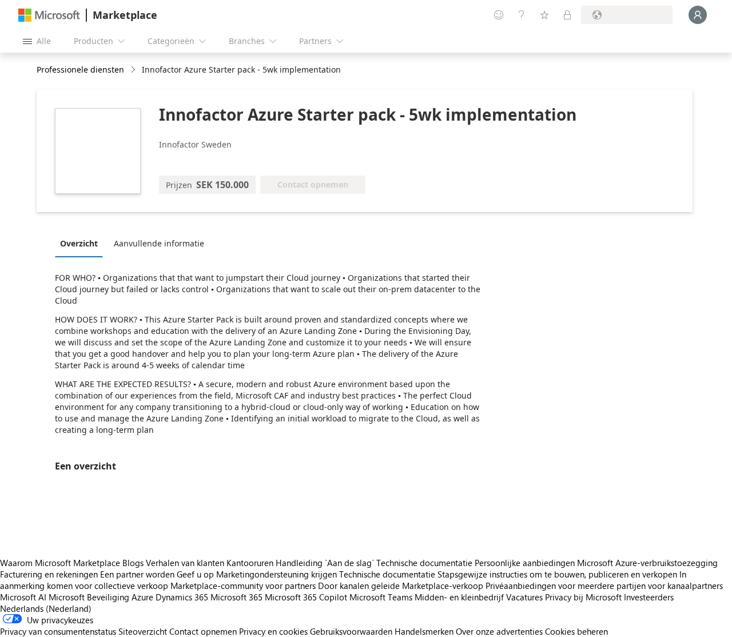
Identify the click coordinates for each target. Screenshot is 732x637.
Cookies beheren (576, 631)
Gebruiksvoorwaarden (351, 631)
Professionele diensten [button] (80, 69)
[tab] (82, 243)
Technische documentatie (424, 562)
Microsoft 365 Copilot (306, 597)
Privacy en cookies (273, 631)
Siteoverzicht (142, 631)
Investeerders (649, 597)
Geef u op (195, 574)
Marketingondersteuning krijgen (276, 574)
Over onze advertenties (499, 631)
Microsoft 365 (236, 597)
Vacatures (524, 597)
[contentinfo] (134, 70)
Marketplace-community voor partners (243, 585)
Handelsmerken (424, 631)
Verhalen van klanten (185, 562)
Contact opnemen (203, 631)
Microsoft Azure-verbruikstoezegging (647, 562)
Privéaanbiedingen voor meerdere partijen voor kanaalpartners (604, 585)
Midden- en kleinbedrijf (459, 597)
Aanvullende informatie (159, 243)
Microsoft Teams (380, 597)
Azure (142, 597)
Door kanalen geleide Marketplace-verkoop (400, 585)
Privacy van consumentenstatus (58, 631)
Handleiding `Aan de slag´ (325, 562)
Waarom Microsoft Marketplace (60, 562)
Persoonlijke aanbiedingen (525, 562)
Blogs (133, 562)
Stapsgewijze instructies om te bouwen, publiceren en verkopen (557, 574)
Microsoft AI (23, 597)
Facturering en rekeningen (49, 574)
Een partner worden (137, 574)
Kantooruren (249, 562)
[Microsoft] (49, 15)
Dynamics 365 (182, 597)
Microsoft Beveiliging (89, 597)
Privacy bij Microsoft (583, 597)
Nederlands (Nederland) (46, 608)
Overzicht (79, 243)
